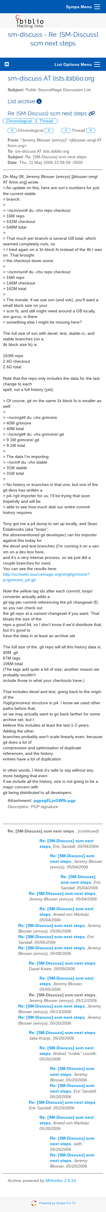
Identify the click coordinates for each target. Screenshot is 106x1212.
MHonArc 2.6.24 (61, 1180)
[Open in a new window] (39, 101)
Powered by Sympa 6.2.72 (57, 1202)
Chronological (19, 121)
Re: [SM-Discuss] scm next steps (62, 893)
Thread (46, 121)
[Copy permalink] (91, 113)
